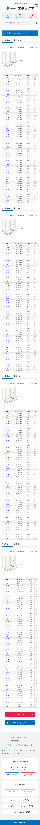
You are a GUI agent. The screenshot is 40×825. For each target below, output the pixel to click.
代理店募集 (12, 791)
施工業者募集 (28, 791)
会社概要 (7, 753)
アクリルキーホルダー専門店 (20, 812)
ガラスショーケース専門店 (20, 800)
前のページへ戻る (20, 723)
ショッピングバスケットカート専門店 (20, 806)
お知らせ (19, 753)
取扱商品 (19, 750)
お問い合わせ (13, 774)
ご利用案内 (31, 750)
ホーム (6, 750)
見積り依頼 (20, 715)
